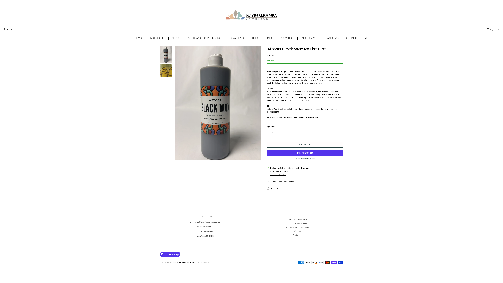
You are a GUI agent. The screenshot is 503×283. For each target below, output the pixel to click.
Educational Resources (297, 223)
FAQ (365, 38)
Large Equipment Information (297, 227)
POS (184, 262)
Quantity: (271, 127)
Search (9, 29)
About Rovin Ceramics (297, 219)
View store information (278, 175)
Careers (297, 231)
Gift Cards (351, 38)
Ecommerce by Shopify (199, 262)
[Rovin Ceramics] (251, 14)
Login (492, 29)
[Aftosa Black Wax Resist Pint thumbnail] (166, 54)
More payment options (305, 159)
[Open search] (4, 29)
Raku (269, 38)
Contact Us (297, 235)
